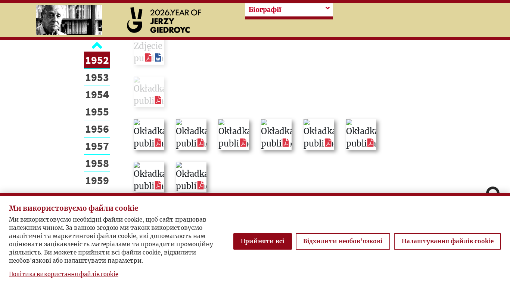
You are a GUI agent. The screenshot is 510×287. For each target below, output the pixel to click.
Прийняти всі (262, 241)
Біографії (265, 10)
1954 (97, 94)
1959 (97, 180)
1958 (97, 163)
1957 (97, 146)
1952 (97, 60)
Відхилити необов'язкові (342, 241)
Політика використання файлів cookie (63, 274)
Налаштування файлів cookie (448, 241)
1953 (97, 77)
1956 (97, 128)
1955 (97, 111)
